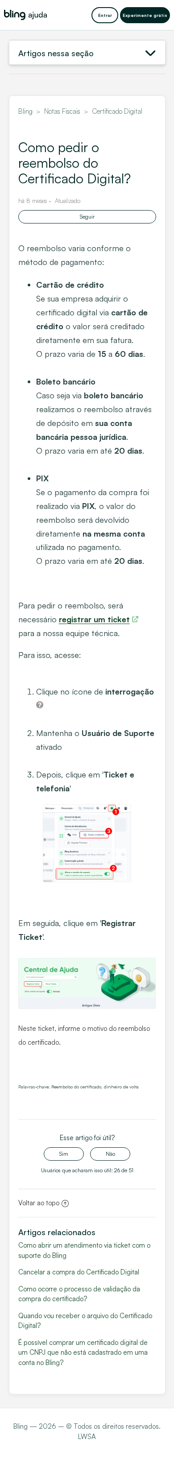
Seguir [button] (87, 216)
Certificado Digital (117, 111)
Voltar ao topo (38, 1203)
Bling (25, 111)
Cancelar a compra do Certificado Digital (78, 1272)
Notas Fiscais (62, 111)
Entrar (105, 15)
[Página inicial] (25, 15)
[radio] (64, 1154)
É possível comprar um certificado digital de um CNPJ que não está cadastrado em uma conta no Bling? (83, 1352)
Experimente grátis (145, 15)
